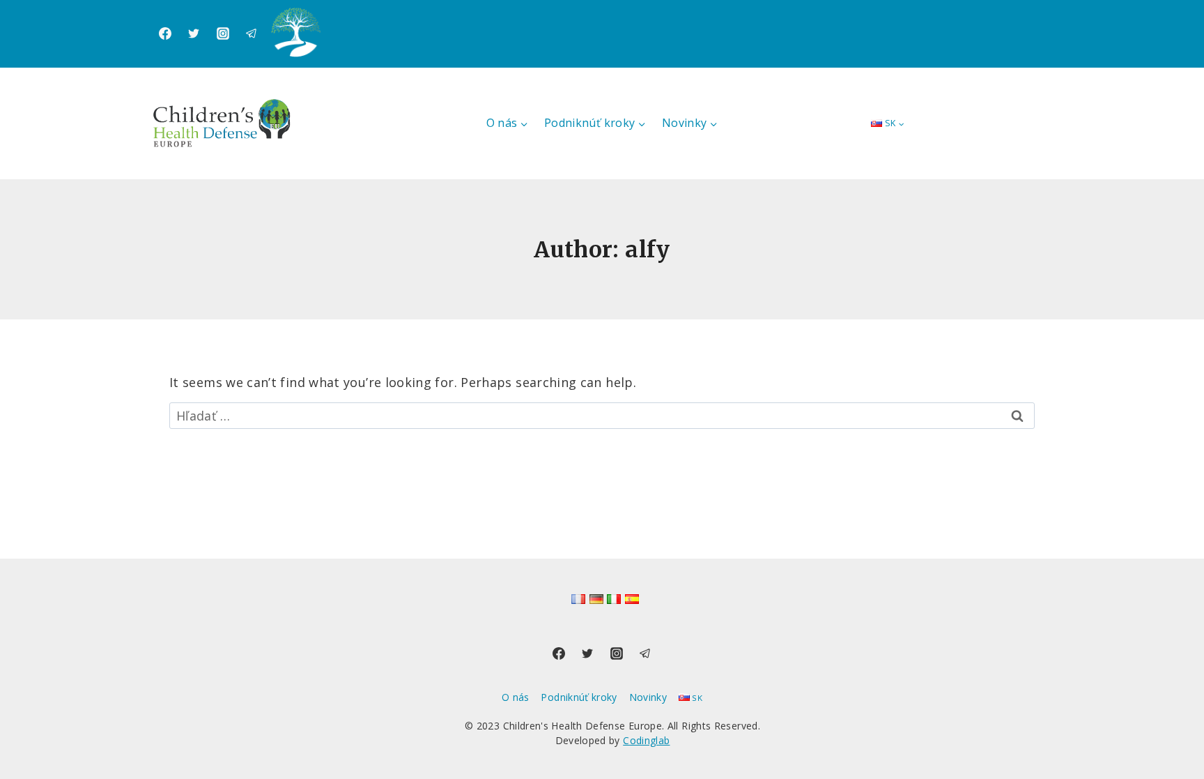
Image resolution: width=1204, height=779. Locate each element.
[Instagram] (223, 33)
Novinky (648, 697)
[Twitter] (193, 33)
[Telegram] (251, 33)
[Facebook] (165, 33)
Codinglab (646, 740)
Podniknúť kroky (579, 697)
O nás (516, 697)
